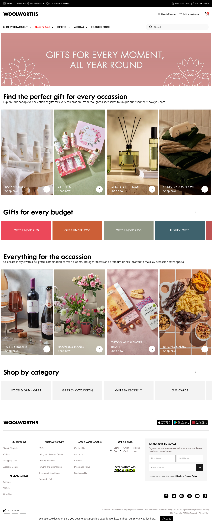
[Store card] (111, 450)
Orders (6, 454)
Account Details (11, 467)
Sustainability (80, 473)
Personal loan (136, 450)
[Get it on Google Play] (182, 422)
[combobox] (180, 27)
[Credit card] (120, 450)
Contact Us (79, 448)
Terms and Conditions (49, 473)
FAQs (41, 448)
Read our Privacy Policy (186, 476)
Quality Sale (42, 27)
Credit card (126, 450)
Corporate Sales (46, 479)
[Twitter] (175, 496)
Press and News (82, 467)
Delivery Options (47, 460)
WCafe (6, 488)
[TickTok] (207, 496)
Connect (7, 482)
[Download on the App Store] (165, 422)
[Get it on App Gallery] (200, 422)
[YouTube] (199, 496)
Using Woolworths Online (51, 454)
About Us (78, 454)
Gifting (61, 27)
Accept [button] (166, 518)
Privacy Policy (204, 513)
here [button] (152, 518)
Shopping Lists (10, 460)
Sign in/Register (11, 448)
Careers (78, 460)
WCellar (79, 27)
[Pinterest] (183, 496)
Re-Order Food (100, 27)
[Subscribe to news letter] (199, 467)
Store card (116, 450)
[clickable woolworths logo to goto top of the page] (20, 422)
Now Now (7, 494)
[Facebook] (168, 496)
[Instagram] (191, 496)
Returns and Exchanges (50, 467)
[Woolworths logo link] (20, 14)
